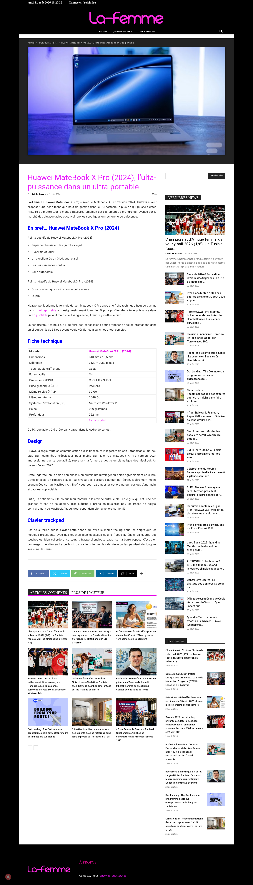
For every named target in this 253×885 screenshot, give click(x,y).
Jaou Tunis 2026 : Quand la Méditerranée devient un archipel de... (203, 546)
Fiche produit (97, 420)
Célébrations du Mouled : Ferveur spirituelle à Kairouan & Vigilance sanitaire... (206, 472)
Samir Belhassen (173, 253)
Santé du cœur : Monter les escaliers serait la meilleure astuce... (204, 435)
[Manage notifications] (8, 877)
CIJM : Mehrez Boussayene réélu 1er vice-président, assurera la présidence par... (204, 491)
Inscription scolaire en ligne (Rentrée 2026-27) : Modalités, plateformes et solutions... (205, 510)
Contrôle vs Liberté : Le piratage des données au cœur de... (205, 583)
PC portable (39, 315)
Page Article (147, 32)
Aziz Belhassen (39, 194)
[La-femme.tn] (126, 18)
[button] (221, 32)
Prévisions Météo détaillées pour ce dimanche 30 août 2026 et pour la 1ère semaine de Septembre (136, 635)
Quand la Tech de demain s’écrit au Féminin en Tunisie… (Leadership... (205, 621)
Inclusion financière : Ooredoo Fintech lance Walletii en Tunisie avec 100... (205, 338)
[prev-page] (30, 747)
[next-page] (36, 747)
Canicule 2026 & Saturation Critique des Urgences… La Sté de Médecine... (205, 278)
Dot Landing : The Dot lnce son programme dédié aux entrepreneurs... (205, 375)
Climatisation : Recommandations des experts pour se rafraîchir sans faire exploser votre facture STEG (91, 733)
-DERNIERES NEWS (48, 42)
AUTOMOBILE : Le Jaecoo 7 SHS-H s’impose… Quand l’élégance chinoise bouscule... (205, 565)
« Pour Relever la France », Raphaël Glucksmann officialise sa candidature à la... (206, 416)
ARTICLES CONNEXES (48, 593)
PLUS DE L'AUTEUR (87, 593)
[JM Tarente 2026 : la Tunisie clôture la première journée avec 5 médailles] (174, 454)
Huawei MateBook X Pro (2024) (110, 351)
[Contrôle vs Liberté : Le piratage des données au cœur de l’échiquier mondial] (174, 584)
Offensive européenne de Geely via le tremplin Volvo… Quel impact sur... (206, 602)
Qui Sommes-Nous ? (123, 32)
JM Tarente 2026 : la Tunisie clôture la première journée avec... (204, 454)
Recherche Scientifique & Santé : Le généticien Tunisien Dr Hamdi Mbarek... (206, 356)
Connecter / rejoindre (82, 2)
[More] (142, 573)
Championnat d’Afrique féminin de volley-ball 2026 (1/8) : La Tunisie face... (193, 244)
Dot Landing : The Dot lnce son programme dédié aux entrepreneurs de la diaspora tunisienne (48, 733)
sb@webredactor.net (113, 875)
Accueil (103, 32)
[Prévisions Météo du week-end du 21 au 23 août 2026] (174, 529)
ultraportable (47, 310)
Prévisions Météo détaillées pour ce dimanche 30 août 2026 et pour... (206, 297)
